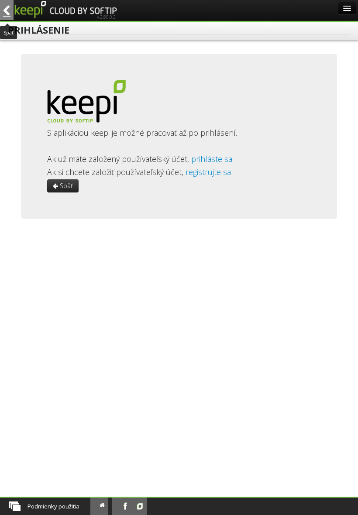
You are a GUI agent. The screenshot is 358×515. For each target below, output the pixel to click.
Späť (65, 186)
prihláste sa (211, 159)
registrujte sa (208, 172)
